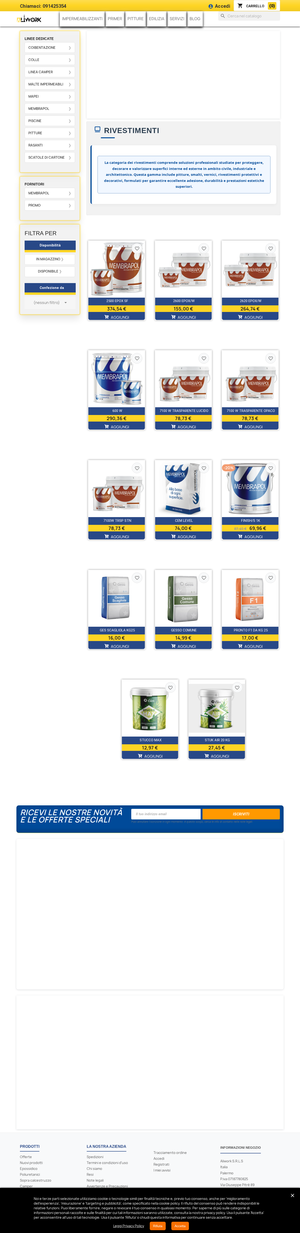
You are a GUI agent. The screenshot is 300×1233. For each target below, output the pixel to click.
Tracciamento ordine (170, 1152)
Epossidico (29, 1168)
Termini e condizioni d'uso (107, 1162)
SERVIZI (177, 18)
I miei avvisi (162, 1170)
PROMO (34, 205)
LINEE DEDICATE (39, 39)
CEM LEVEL (184, 521)
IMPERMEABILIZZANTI (82, 18)
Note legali (95, 1180)
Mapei (33, 96)
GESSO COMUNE (184, 630)
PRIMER (115, 18)
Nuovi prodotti (31, 1162)
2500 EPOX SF (117, 301)
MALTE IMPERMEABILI (45, 84)
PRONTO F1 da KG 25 (251, 630)
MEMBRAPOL (38, 108)
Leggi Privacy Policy (128, 1226)
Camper (26, 1186)
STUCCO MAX (150, 740)
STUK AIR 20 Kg (217, 740)
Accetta (180, 1226)
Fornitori (34, 184)
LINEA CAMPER (40, 72)
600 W (117, 411)
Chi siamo (94, 1168)
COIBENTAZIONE (42, 47)
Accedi (159, 1158)
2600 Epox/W (184, 301)
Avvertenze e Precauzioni (107, 1186)
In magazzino (48, 259)
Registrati (161, 1164)
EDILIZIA (156, 18)
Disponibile (48, 271)
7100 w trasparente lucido (184, 411)
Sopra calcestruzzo (35, 1180)
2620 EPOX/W (250, 301)
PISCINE (34, 121)
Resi (90, 1174)
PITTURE (136, 18)
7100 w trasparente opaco (251, 411)
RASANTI (35, 145)
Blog (195, 18)
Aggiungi (119, 317)
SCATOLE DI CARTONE (46, 157)
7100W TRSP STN (117, 521)
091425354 (55, 6)
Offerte (26, 1157)
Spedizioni (95, 1157)
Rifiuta (157, 1226)
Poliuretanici (30, 1174)
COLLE (33, 60)
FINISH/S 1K (250, 521)
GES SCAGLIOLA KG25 (117, 630)
